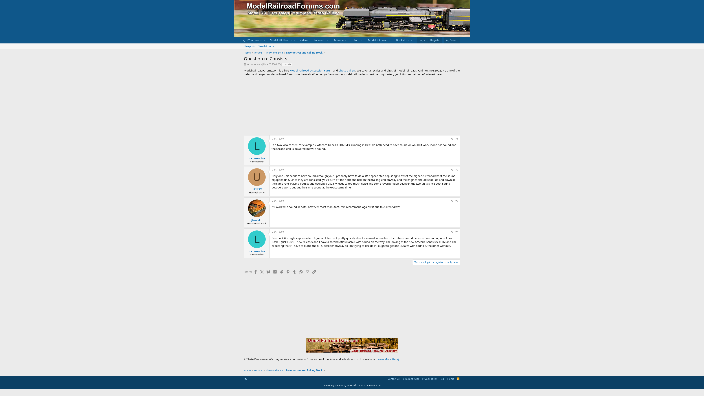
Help (442, 378)
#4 (456, 231)
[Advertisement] (352, 105)
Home (450, 378)
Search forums (266, 46)
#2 (456, 169)
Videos (304, 40)
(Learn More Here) (387, 359)
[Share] (451, 139)
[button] (264, 40)
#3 (456, 200)
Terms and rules (410, 378)
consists (287, 64)
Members (340, 40)
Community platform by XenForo (352, 385)
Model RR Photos (281, 40)
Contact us (393, 378)
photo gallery (347, 70)
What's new (254, 40)
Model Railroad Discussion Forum (311, 70)
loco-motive (253, 64)
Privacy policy (429, 378)
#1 (456, 138)
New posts (249, 46)
